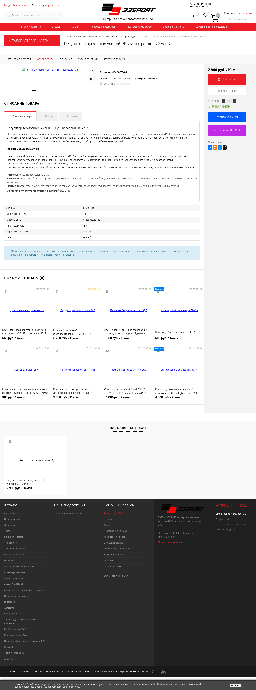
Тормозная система (14, 548)
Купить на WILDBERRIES (227, 130)
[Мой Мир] (220, 147)
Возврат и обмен (112, 566)
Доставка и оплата (173, 26)
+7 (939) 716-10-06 (200, 3)
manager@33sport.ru (234, 513)
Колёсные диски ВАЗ (15, 629)
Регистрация (19, 5)
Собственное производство (211, 26)
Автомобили (10, 513)
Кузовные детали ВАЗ (15, 635)
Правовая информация (103, 26)
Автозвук (9, 607)
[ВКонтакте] (210, 147)
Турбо (7, 531)
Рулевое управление (14, 572)
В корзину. (229, 79)
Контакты (109, 560)
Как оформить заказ (140, 26)
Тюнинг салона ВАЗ (14, 653)
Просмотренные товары (128, 428)
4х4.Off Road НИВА (13, 584)
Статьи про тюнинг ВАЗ (116, 575)
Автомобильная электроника (19, 566)
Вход (7, 5)
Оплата (49, 116)
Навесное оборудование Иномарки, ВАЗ (24, 641)
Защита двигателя (13, 578)
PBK (85, 225)
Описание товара (22, 116)
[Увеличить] (50, 70)
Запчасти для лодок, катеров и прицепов (20, 621)
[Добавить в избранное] (91, 71)
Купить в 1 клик (229, 90)
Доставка (72, 116)
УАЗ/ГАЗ (8, 658)
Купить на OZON (227, 117)
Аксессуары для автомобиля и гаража (24, 590)
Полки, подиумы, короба (16, 596)
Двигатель (9, 525)
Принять (235, 685)
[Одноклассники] (215, 147)
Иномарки (9, 602)
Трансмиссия (11, 542)
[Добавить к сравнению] (91, 79)
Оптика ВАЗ (10, 647)
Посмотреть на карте (170, 542)
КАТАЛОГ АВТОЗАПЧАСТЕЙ (28, 40)
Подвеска (9, 560)
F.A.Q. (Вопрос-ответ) (114, 554)
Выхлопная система (14, 554)
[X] (225, 147)
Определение (52, 5)
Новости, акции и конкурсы (68, 513)
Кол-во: (216, 100)
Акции (75, 26)
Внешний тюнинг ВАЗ (15, 613)
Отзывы (56, 26)
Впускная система (13, 537)
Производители (12, 519)
